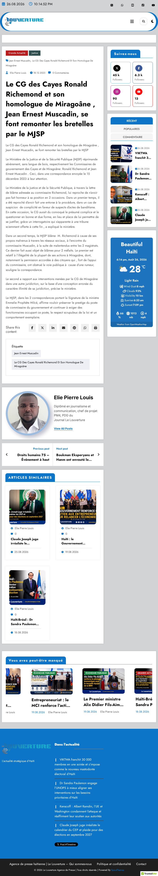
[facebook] (32, 328)
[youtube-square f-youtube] (132, 5)
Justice (35, 53)
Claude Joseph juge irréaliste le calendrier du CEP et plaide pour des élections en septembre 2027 (26, 541)
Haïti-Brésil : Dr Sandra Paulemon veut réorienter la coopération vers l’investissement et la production (25, 622)
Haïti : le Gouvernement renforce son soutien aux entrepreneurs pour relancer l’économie (76, 541)
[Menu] (132, 21)
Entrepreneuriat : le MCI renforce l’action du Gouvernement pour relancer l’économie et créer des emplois (22, 703)
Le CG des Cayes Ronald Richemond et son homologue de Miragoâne (48, 364)
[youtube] (153, 5)
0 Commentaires (61, 73)
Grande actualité (16, 53)
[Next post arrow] (98, 454)
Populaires (132, 129)
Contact (141, 864)
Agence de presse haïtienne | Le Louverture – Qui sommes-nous (50, 864)
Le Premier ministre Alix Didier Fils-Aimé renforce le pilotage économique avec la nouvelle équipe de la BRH (74, 702)
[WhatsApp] (85, 328)
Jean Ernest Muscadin (19, 60)
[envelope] (64, 328)
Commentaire (132, 137)
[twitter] (42, 328)
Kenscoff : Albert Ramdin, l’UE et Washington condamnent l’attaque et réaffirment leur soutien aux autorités (143, 196)
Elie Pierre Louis (17, 73)
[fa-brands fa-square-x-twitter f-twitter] (111, 5)
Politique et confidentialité (114, 864)
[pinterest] (74, 328)
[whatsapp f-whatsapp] (122, 5)
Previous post (41, 448)
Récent (132, 121)
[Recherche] (143, 21)
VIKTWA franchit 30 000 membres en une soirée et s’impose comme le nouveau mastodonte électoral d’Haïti (143, 155)
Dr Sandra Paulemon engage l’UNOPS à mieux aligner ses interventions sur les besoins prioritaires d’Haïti (143, 176)
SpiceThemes (117, 870)
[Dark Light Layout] (152, 21)
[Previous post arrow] (7, 454)
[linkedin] (53, 328)
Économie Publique (15, 673)
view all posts (63, 428)
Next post (62, 448)
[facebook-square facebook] (143, 5)
